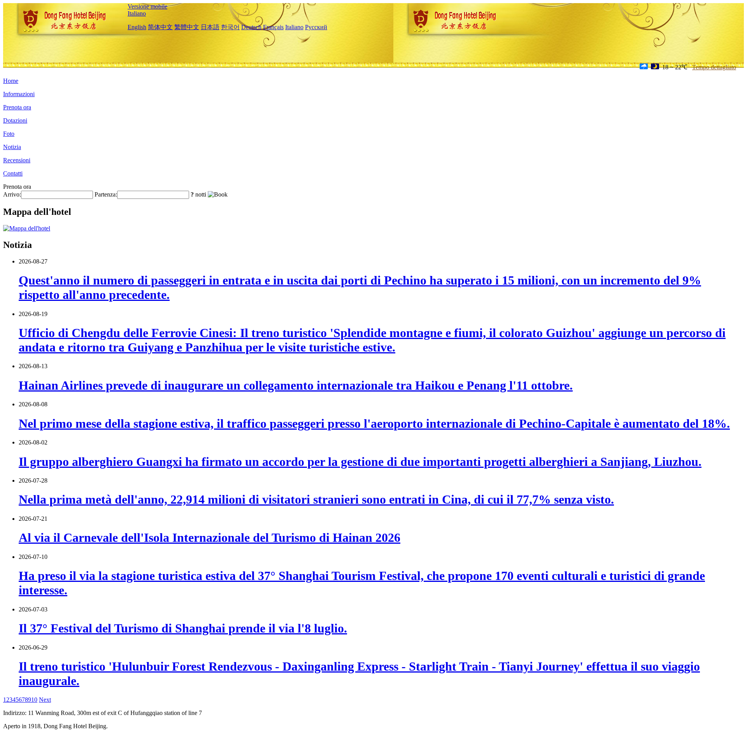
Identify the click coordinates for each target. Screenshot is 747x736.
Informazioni (19, 94)
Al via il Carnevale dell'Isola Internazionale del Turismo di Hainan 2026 (209, 537)
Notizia (12, 147)
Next (45, 699)
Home (10, 80)
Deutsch (251, 27)
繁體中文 (186, 27)
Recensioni (16, 160)
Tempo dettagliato (714, 67)
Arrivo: (12, 194)
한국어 (230, 27)
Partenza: (106, 194)
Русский (316, 27)
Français (273, 27)
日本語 (210, 27)
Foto (8, 133)
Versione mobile (147, 6)
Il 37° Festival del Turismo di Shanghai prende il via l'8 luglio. (183, 628)
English (137, 27)
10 (34, 699)
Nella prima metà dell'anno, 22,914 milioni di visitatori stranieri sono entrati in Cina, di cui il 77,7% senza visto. (316, 499)
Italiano (137, 13)
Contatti (13, 173)
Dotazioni (15, 120)
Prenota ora (17, 107)
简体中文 (160, 27)
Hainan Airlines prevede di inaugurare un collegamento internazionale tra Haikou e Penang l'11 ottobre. (296, 385)
